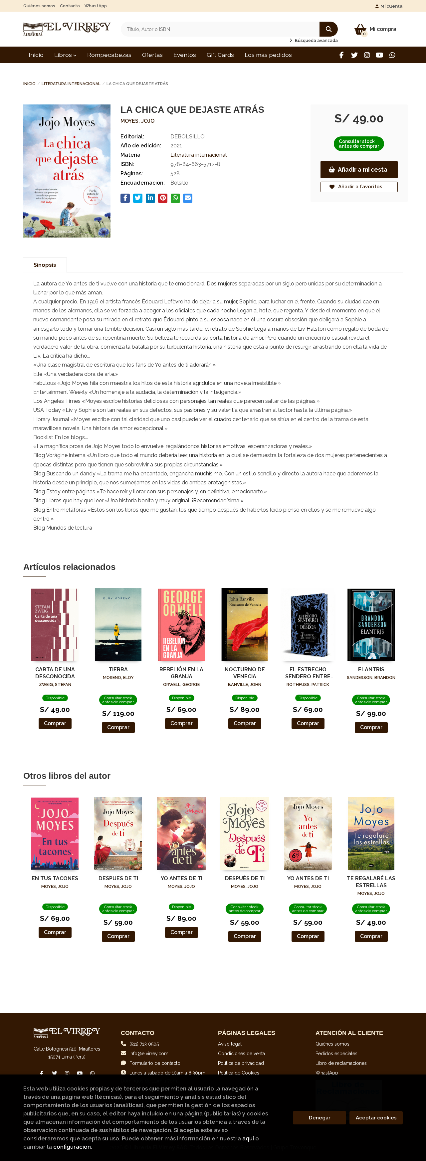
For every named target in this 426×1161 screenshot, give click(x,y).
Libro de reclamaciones (341, 1063)
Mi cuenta (391, 6)
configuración (72, 1146)
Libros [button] (63, 54)
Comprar (55, 723)
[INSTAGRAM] (366, 55)
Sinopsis (45, 265)
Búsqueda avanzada (316, 40)
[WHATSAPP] (392, 55)
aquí (248, 1138)
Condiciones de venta (241, 1053)
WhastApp (96, 5)
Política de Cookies (238, 1073)
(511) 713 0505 (144, 1044)
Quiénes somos (39, 5)
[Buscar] (329, 29)
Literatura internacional (71, 84)
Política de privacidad (241, 1063)
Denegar (319, 1118)
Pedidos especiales (336, 1053)
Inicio (29, 84)
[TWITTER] (354, 55)
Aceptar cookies (376, 1118)
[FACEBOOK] (341, 55)
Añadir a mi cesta (362, 169)
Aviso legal (230, 1044)
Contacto (70, 5)
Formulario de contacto (154, 1063)
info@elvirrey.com (148, 1053)
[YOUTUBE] (379, 55)
